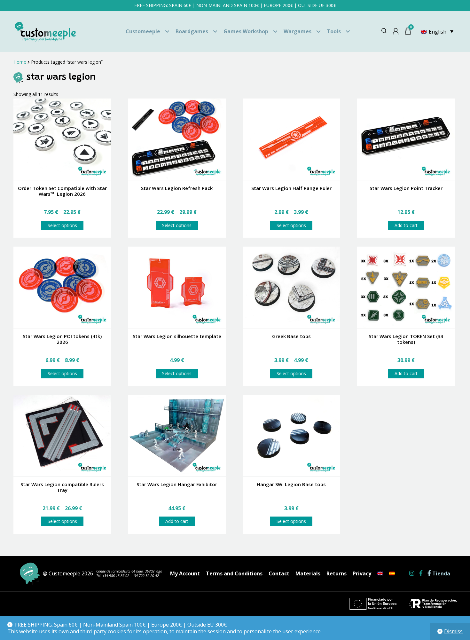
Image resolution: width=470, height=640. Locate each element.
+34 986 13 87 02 (115, 575)
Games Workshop (245, 31)
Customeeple (143, 31)
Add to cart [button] (406, 225)
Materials (307, 573)
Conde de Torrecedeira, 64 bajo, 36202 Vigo (129, 571)
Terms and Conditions (234, 573)
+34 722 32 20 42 (145, 575)
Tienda (440, 573)
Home (19, 62)
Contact (279, 573)
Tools (334, 31)
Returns (336, 573)
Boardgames (192, 31)
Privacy (362, 573)
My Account (185, 573)
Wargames (297, 31)
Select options (62, 225)
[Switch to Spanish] (392, 573)
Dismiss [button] (453, 631)
